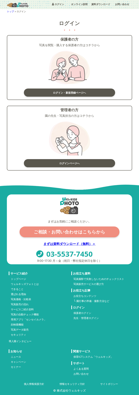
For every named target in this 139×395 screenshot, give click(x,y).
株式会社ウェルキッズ (71, 390)
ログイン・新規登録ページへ (69, 92)
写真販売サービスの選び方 (88, 284)
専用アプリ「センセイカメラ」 (28, 319)
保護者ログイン (82, 313)
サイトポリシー (109, 383)
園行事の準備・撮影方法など (92, 301)
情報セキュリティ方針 (72, 383)
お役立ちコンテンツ (84, 296)
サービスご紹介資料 (22, 309)
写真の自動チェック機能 (25, 314)
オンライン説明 (79, 4)
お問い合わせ (122, 4)
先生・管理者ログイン (86, 318)
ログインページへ (69, 163)
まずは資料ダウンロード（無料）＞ (69, 244)
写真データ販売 (20, 329)
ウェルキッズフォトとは (25, 284)
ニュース (16, 356)
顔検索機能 (17, 324)
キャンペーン (18, 361)
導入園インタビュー (20, 341)
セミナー (16, 366)
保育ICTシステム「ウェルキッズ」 (93, 356)
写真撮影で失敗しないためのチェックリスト (98, 279)
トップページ (18, 279)
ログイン (59, 4)
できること (17, 289)
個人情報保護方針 (34, 383)
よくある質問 (81, 368)
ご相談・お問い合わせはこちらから (69, 231)
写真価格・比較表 (21, 299)
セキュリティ (18, 334)
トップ (10, 11)
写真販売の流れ (20, 304)
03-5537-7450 (69, 254)
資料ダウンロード (100, 4)
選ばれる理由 (18, 294)
